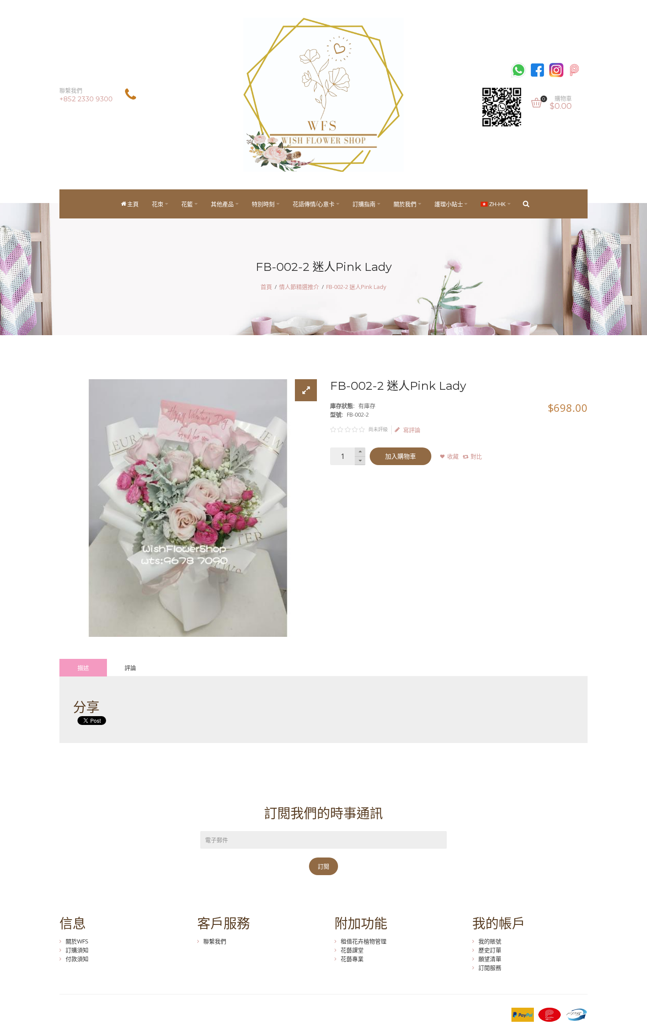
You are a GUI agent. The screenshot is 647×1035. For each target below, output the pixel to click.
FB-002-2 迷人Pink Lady (356, 287)
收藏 (453, 456)
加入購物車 (400, 456)
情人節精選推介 (299, 287)
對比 (476, 456)
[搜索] (526, 204)
